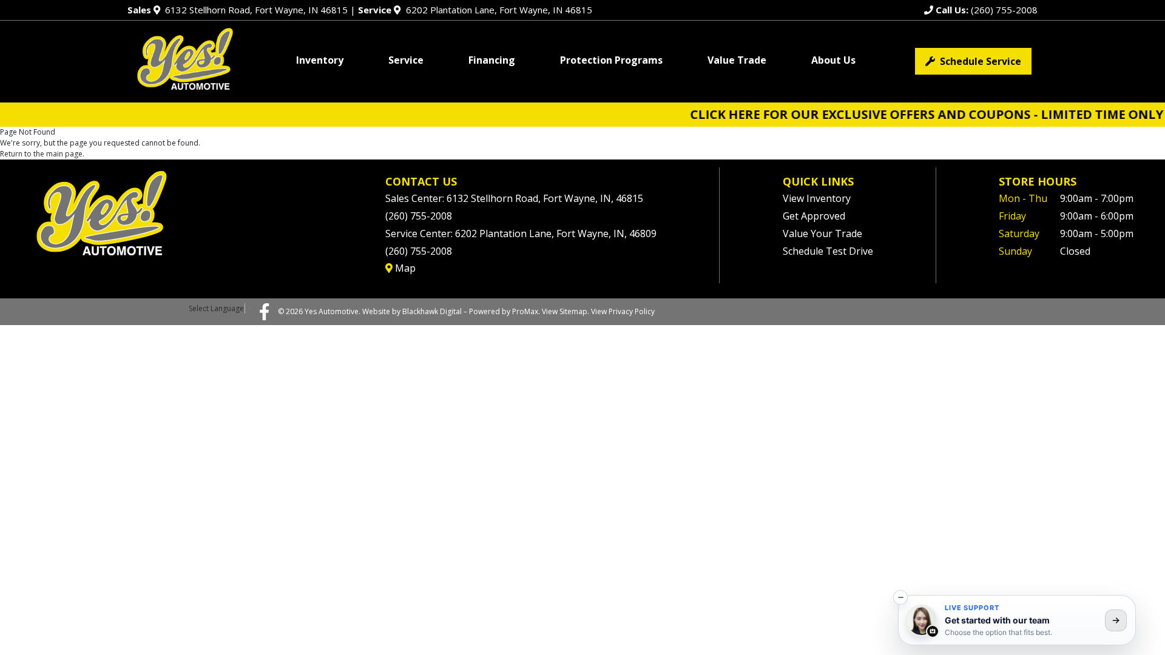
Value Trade (736, 60)
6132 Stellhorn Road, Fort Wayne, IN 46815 (237, 10)
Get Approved (814, 216)
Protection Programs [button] (611, 60)
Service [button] (406, 60)
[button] (900, 597)
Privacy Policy (632, 311)
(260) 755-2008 (985, 10)
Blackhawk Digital (432, 311)
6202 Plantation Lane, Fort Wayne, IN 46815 (475, 10)
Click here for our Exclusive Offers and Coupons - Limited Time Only (902, 114)
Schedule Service (978, 61)
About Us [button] (833, 60)
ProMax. (526, 311)
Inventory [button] (319, 60)
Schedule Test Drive (828, 251)
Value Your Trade (822, 233)
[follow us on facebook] (264, 311)
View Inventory (817, 198)
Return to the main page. (42, 154)
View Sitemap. (565, 311)
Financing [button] (491, 60)
